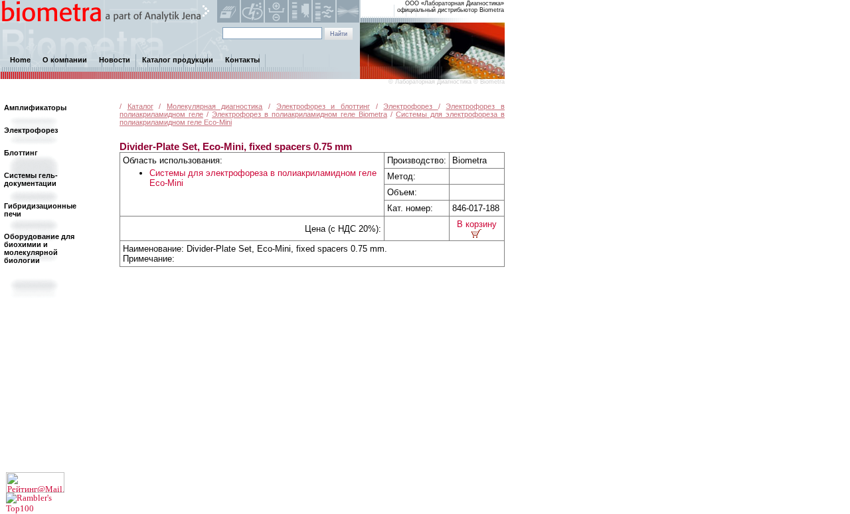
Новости (114, 60)
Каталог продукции (177, 60)
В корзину (477, 224)
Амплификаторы (35, 108)
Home (20, 60)
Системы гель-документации (31, 179)
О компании (64, 60)
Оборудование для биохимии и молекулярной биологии (39, 248)
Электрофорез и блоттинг (323, 106)
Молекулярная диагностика (215, 106)
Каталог (140, 106)
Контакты (242, 60)
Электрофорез (410, 106)
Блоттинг (21, 153)
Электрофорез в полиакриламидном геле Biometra (299, 114)
